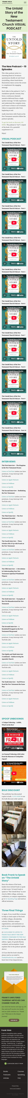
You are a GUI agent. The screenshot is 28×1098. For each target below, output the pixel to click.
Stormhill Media (15, 1095)
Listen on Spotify (7, 487)
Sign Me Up (14, 1020)
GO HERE (5, 929)
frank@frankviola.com (9, 958)
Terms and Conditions (15, 1088)
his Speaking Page (11, 899)
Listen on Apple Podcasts (10, 480)
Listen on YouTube (8, 497)
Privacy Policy (15, 1086)
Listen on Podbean (8, 483)
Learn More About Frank (15, 1063)
